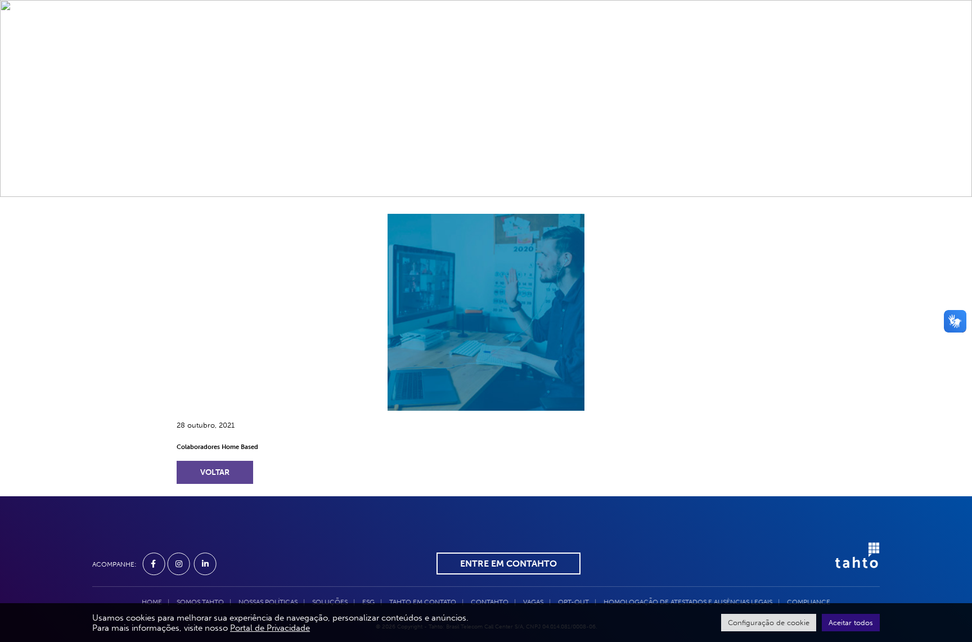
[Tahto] (852, 562)
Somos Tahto (306, 45)
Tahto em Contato (483, 45)
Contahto (564, 45)
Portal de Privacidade (270, 628)
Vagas (616, 45)
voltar (215, 472)
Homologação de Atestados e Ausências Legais (688, 602)
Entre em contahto (508, 563)
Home (249, 45)
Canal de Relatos (685, 45)
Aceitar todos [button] (851, 622)
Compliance (767, 45)
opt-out (573, 602)
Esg (418, 45)
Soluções (373, 45)
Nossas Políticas (268, 602)
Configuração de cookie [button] (768, 622)
